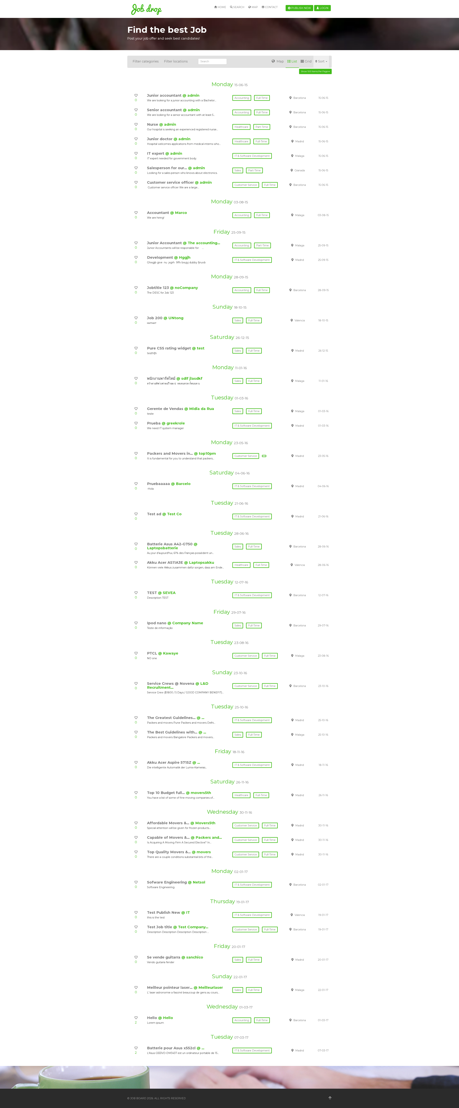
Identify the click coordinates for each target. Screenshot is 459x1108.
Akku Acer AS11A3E (165, 562)
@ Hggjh (182, 257)
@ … (200, 718)
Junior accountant (165, 95)
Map (254, 7)
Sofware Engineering (167, 882)
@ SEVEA (167, 593)
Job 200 (155, 318)
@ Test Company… (190, 927)
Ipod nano (157, 623)
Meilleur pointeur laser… (170, 987)
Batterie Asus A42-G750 (170, 544)
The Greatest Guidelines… (172, 718)
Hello (152, 1018)
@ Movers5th (202, 823)
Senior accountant (165, 110)
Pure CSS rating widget (169, 348)
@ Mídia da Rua (199, 409)
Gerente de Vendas (165, 409)
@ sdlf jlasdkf (189, 378)
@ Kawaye (168, 653)
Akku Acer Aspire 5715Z (169, 762)
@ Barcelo (181, 484)
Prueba (154, 423)
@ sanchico (192, 957)
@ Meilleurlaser (208, 987)
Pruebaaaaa (159, 484)
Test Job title (160, 927)
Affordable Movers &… (168, 823)
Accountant (158, 213)
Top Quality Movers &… (169, 852)
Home (221, 7)
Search (238, 7)
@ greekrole (173, 423)
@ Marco (178, 213)
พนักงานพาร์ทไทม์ (161, 378)
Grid (308, 61)
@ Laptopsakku (199, 562)
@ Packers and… (206, 837)
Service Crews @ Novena (171, 683)
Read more (306, 97)
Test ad (154, 514)
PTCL (152, 653)
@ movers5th (198, 793)
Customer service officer (171, 182)
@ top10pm (205, 453)
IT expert (156, 153)
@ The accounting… (201, 243)
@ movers (201, 852)
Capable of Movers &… (169, 837)
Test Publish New (164, 912)
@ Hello (165, 1018)
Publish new (300, 8)
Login (323, 8)
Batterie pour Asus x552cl (172, 1048)
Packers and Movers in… (170, 453)
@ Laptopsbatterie (172, 546)
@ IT (185, 912)
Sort (321, 61)
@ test (198, 348)
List (294, 61)
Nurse (153, 124)
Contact (271, 7)
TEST (152, 593)
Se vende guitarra (164, 957)
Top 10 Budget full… (166, 793)
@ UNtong (173, 318)
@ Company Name (185, 623)
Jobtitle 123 (158, 288)
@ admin (191, 95)
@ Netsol (196, 882)
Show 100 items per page (314, 71)
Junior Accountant (165, 243)
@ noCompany (184, 288)
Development (160, 257)
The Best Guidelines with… (172, 732)
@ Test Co (172, 514)
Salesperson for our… (167, 168)
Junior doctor (160, 139)
